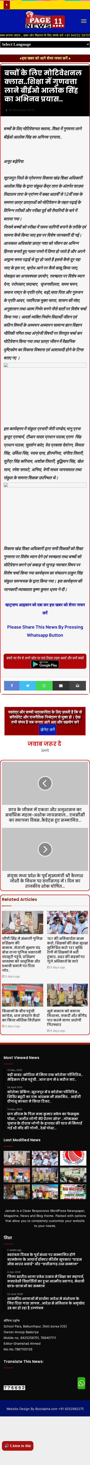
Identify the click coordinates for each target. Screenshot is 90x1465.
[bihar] (45, 21)
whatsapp (81, 1383)
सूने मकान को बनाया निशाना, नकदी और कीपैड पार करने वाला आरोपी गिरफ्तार (67, 1018)
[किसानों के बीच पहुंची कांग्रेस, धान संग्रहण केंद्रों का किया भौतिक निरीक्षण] (22, 995)
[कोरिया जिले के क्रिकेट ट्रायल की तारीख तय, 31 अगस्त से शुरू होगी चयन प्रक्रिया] (73, 1158)
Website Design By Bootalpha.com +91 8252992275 (45, 1409)
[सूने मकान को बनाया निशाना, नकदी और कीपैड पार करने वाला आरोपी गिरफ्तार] (67, 995)
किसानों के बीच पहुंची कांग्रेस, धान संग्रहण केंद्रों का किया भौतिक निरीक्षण (21, 1016)
